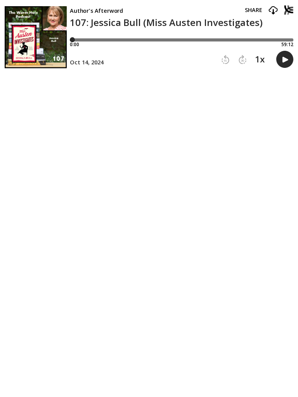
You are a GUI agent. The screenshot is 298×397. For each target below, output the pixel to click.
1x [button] (260, 59)
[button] (273, 10)
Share (253, 10)
